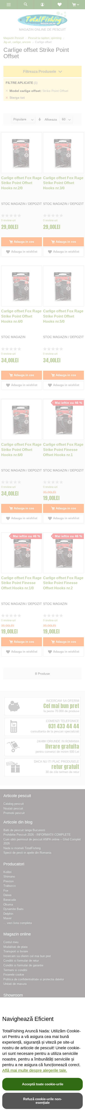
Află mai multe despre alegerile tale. (34, 1070)
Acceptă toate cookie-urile (42, 1084)
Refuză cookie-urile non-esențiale (42, 1100)
